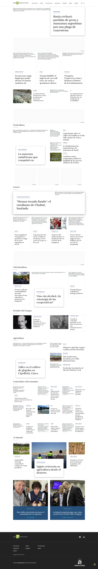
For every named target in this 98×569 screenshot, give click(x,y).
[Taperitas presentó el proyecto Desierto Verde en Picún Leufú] (19, 390)
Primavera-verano (66, 364)
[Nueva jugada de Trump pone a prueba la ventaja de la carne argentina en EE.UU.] (21, 223)
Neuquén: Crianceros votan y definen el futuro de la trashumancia (73, 79)
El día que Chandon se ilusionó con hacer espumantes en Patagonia (39, 323)
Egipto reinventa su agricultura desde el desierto (49, 469)
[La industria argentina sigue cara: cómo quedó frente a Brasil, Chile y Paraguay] (67, 493)
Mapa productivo (41, 291)
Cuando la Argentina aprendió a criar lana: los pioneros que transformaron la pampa (76, 324)
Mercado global (18, 286)
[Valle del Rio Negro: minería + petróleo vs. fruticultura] (43, 427)
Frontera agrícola (41, 462)
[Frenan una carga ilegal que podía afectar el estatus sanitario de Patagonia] (24, 61)
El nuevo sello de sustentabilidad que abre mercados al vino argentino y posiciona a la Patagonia (21, 295)
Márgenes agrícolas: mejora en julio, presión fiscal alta (74, 348)
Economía (64, 3)
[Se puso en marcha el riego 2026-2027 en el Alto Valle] (43, 409)
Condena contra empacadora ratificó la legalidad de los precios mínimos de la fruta (72, 159)
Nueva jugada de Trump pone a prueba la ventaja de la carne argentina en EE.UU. (21, 239)
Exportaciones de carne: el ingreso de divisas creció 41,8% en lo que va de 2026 (39, 238)
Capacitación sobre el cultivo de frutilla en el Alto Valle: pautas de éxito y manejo (74, 136)
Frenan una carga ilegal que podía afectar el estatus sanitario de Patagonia (23, 81)
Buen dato (35, 231)
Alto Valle (65, 153)
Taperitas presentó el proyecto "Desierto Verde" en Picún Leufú (23, 400)
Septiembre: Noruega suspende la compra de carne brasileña (21, 464)
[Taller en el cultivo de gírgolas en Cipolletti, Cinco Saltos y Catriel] (30, 356)
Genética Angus (73, 231)
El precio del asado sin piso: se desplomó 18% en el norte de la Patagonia (58, 238)
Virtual (64, 130)
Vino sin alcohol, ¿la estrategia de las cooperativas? (49, 299)
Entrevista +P (28, 405)
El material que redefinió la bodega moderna (76, 291)
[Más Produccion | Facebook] (82, 3)
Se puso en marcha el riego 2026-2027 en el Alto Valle (55, 411)
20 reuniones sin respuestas (23, 197)
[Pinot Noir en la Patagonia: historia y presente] (68, 390)
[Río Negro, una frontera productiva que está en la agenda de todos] (19, 409)
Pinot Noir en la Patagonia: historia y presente (80, 392)
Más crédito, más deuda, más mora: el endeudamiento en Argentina (30, 513)
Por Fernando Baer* (30, 517)
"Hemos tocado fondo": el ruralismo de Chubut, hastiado (34, 205)
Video (52, 405)
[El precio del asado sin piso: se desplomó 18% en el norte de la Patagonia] (58, 223)
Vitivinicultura (48, 3)
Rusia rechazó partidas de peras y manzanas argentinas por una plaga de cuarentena (67, 23)
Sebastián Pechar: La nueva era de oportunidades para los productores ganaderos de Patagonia (79, 414)
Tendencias (65, 142)
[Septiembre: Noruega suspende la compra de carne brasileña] (21, 448)
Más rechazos (17, 456)
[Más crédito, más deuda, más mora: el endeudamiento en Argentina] (30, 493)
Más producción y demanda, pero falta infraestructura (71, 359)
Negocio (64, 344)
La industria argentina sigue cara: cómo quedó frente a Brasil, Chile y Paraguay (67, 513)
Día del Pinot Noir (78, 386)
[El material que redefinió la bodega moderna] (77, 278)
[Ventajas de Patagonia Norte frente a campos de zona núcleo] (19, 427)
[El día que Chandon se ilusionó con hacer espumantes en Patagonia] (22, 322)
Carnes (41, 3)
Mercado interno (54, 386)
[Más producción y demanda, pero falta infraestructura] (56, 357)
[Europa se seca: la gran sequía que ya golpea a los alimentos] (68, 427)
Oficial (41, 71)
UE (70, 90)
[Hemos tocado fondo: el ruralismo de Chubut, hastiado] (70, 203)
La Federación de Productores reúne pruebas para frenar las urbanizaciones (39, 97)
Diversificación (21, 362)
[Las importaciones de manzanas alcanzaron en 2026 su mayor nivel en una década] (43, 390)
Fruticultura (35, 3)
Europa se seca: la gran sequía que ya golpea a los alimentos (80, 429)
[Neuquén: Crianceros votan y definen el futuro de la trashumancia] (73, 61)
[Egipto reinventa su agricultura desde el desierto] (49, 455)
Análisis (16, 231)
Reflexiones (65, 353)
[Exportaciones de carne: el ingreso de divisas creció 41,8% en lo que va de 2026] (40, 223)
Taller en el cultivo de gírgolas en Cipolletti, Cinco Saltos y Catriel (29, 372)
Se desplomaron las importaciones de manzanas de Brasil (71, 148)
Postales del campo (37, 316)
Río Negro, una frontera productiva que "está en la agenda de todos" (30, 412)
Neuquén (16, 395)
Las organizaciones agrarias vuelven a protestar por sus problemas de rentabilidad (76, 97)
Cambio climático (78, 423)
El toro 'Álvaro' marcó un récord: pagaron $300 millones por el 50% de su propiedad (76, 239)
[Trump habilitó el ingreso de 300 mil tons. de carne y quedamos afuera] (49, 61)
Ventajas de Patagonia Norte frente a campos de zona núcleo (30, 430)
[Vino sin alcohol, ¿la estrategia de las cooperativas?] (49, 285)
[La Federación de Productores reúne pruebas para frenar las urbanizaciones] (22, 96)
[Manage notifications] (94, 564)
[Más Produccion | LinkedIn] (84, 3)
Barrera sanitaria (19, 71)
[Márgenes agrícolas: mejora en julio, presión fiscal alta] (56, 347)
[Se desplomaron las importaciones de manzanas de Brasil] (56, 146)
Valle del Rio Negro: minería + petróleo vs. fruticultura (55, 429)
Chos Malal (67, 71)
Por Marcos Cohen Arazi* (67, 517)
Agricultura (57, 3)
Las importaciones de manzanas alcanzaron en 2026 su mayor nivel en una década (55, 394)
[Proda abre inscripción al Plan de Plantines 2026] (56, 367)
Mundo (70, 3)
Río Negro (35, 90)
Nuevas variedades (22, 149)
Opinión (52, 423)
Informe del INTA (55, 231)
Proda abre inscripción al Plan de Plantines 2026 (73, 369)
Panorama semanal (30, 508)
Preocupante (56, 12)
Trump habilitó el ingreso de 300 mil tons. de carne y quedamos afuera (48, 79)
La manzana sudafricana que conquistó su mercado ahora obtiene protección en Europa (29, 161)
